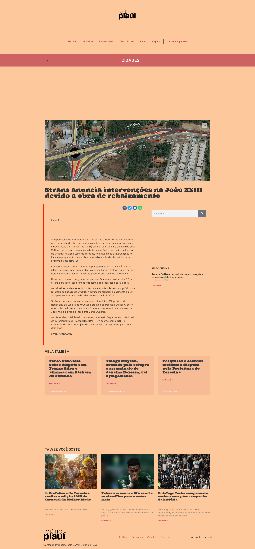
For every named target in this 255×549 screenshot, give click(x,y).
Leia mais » (156, 285)
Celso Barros (127, 41)
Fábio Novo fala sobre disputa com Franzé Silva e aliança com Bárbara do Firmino (70, 368)
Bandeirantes (106, 41)
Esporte (165, 537)
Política (123, 537)
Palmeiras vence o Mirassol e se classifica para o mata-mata (127, 496)
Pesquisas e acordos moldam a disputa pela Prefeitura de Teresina (182, 366)
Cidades (130, 60)
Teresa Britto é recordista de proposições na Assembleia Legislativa (177, 276)
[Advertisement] (127, 93)
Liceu (143, 41)
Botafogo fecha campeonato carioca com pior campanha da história (183, 496)
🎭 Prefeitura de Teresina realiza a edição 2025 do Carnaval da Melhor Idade (68, 496)
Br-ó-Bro (88, 41)
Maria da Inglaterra (176, 41)
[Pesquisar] (202, 213)
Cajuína (156, 41)
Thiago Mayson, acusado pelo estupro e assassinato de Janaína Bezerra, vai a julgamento (127, 368)
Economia (137, 537)
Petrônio (72, 41)
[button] (124, 208)
